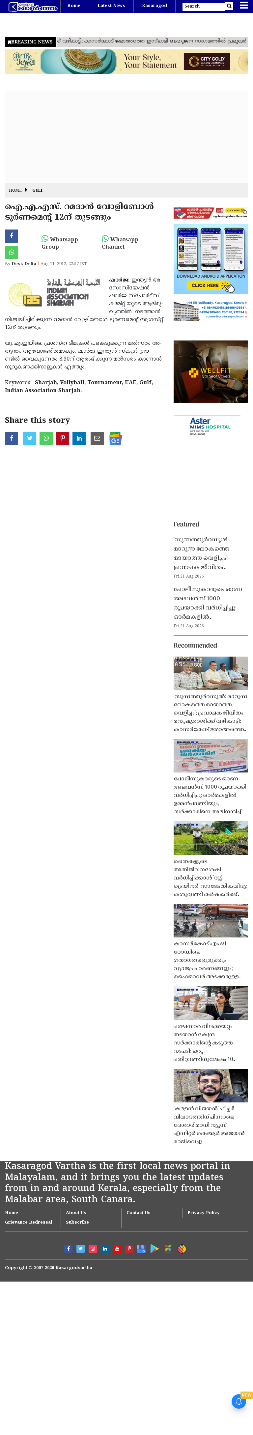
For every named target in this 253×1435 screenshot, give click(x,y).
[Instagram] (93, 1249)
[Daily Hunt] (167, 1248)
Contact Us (138, 1213)
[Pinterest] (129, 1249)
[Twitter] (80, 1249)
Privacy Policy (203, 1213)
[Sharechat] (181, 1248)
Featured (186, 525)
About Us (76, 1213)
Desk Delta (24, 264)
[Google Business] (139, 1247)
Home (73, 6)
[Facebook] (68, 1249)
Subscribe (77, 1222)
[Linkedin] (105, 1249)
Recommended (195, 646)
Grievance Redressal (28, 1222)
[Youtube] (117, 1249)
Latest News (111, 6)
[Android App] (153, 1247)
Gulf (37, 190)
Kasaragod (154, 6)
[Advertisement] (126, 137)
